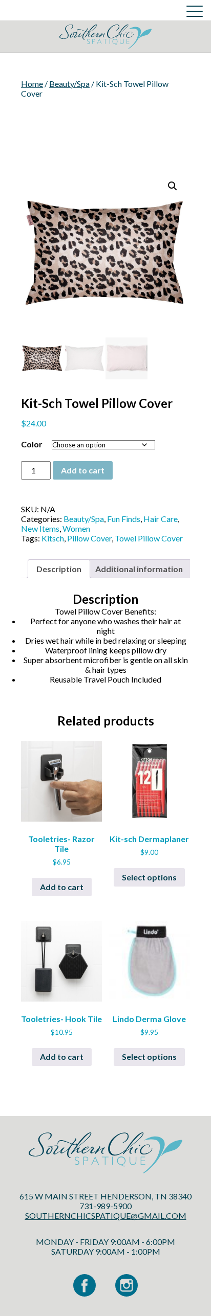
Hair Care (160, 519)
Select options (149, 877)
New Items (40, 528)
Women (76, 528)
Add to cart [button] (61, 887)
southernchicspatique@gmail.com (105, 1215)
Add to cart (82, 470)
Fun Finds (123, 519)
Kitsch (52, 538)
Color (32, 444)
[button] (172, 186)
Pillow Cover (89, 538)
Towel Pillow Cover (149, 538)
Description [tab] (58, 569)
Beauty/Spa (69, 83)
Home (32, 83)
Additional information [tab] (139, 569)
